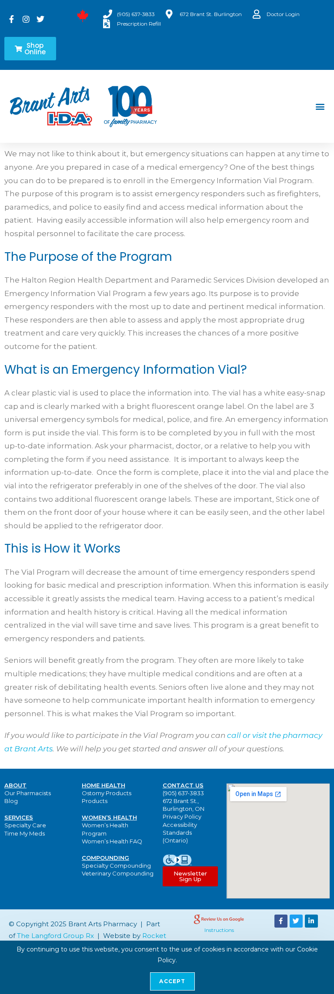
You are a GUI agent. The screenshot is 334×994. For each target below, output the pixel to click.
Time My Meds (24, 833)
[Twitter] (296, 921)
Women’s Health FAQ (112, 841)
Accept (172, 981)
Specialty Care (25, 825)
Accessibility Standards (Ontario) (180, 832)
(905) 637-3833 (183, 793)
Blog (11, 800)
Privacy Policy (182, 816)
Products (94, 800)
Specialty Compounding (116, 865)
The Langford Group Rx (55, 935)
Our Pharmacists (27, 793)
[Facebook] (280, 921)
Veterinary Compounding (118, 873)
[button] (320, 106)
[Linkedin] (311, 921)
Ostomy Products (106, 793)
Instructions (219, 930)
